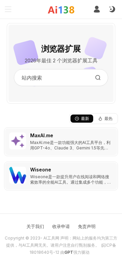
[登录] (96, 9)
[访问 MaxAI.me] (17, 140)
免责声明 (87, 226)
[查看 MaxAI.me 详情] (61, 141)
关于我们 (35, 226)
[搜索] (98, 77)
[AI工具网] (61, 10)
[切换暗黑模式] (112, 9)
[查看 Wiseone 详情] (61, 176)
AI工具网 (51, 238)
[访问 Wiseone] (17, 175)
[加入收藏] (111, 134)
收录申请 (61, 226)
